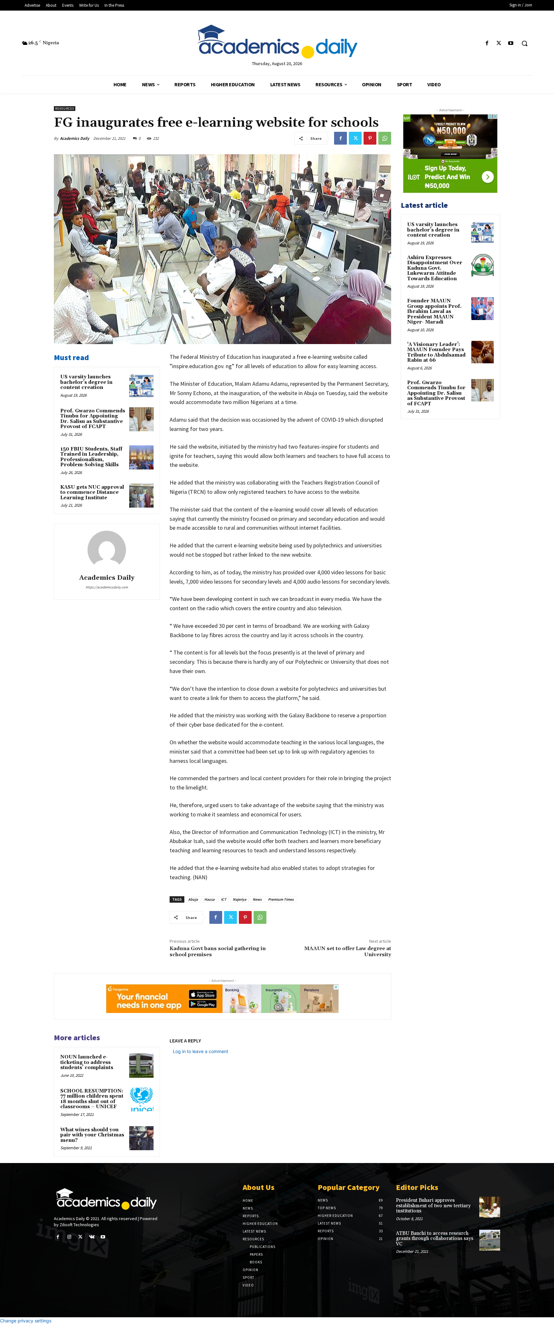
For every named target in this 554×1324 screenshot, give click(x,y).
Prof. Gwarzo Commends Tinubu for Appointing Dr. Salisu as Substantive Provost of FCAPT (92, 419)
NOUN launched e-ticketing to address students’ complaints (86, 1062)
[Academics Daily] (107, 550)
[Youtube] (511, 43)
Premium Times (281, 899)
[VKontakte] (92, 1237)
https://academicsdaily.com (107, 587)
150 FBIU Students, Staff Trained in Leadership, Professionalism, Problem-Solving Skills (91, 457)
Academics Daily (74, 138)
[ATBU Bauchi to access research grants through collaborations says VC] (489, 1240)
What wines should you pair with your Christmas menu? (92, 1135)
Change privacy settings (25, 1320)
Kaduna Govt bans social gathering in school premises (218, 951)
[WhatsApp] (384, 138)
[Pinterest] (370, 138)
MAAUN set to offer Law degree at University (347, 951)
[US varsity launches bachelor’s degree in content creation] (141, 385)
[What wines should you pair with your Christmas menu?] (141, 1138)
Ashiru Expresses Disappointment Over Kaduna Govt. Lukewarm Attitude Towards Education (434, 268)
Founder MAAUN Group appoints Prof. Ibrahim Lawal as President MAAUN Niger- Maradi (434, 311)
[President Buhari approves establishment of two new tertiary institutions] (489, 1207)
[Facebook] (487, 43)
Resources (64, 108)
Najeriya (239, 899)
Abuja (193, 899)
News (257, 899)
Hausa (209, 899)
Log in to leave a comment (200, 1051)
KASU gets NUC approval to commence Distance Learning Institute (92, 492)
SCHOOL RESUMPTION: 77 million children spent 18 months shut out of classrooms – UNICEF (91, 1099)
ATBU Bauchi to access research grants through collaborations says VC (434, 1238)
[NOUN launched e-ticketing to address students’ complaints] (141, 1065)
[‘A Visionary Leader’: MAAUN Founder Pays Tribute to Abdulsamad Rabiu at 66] (482, 352)
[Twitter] (499, 43)
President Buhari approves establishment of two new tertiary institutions (433, 1205)
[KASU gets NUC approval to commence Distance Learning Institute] (141, 496)
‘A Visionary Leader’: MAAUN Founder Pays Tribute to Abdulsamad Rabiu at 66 (436, 353)
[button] (524, 43)
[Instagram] (69, 1237)
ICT (223, 899)
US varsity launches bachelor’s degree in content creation (86, 382)
